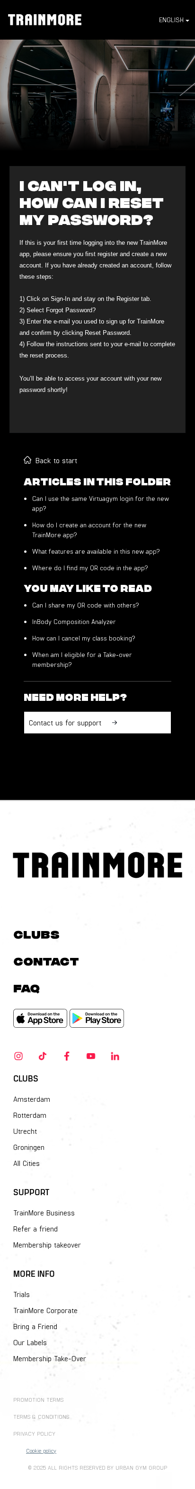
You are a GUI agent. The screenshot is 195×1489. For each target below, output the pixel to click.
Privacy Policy (34, 1433)
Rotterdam (29, 1115)
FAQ (26, 987)
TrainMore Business (44, 1212)
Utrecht (25, 1131)
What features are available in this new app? (96, 551)
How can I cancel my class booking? (83, 638)
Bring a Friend (35, 1326)
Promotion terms (38, 1399)
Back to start (56, 460)
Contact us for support (65, 722)
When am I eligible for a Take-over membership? (82, 659)
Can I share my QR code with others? (85, 605)
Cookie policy (41, 1450)
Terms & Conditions (41, 1416)
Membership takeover (47, 1244)
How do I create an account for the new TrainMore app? (89, 530)
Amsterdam (31, 1099)
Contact (46, 960)
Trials (21, 1294)
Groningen (28, 1147)
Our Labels (30, 1342)
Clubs (36, 933)
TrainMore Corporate (45, 1310)
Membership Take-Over (49, 1358)
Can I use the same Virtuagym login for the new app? (100, 503)
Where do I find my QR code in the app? (90, 568)
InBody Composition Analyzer (74, 621)
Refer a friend (35, 1228)
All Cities (26, 1163)
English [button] (171, 20)
